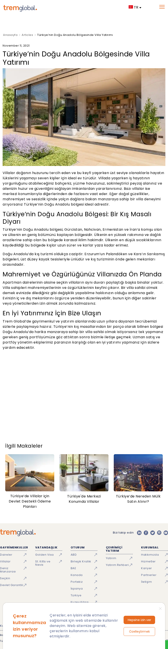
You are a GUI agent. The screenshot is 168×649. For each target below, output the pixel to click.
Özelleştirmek (139, 631)
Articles (27, 35)
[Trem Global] (18, 532)
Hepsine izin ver (139, 620)
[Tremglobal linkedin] (139, 532)
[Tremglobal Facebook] (146, 532)
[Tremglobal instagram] (159, 532)
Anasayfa (10, 35)
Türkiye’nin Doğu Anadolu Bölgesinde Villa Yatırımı (75, 35)
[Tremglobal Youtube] (166, 532)
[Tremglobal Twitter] (152, 532)
